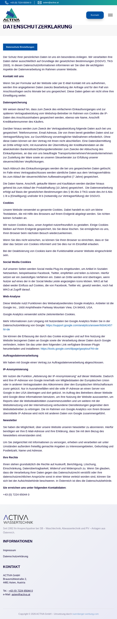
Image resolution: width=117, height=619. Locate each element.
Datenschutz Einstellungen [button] (20, 47)
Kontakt (95, 15)
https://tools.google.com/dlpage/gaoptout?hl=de (69, 348)
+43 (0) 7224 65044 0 (20, 2)
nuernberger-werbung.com (85, 614)
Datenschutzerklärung (15, 556)
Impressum (9, 550)
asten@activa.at (51, 2)
